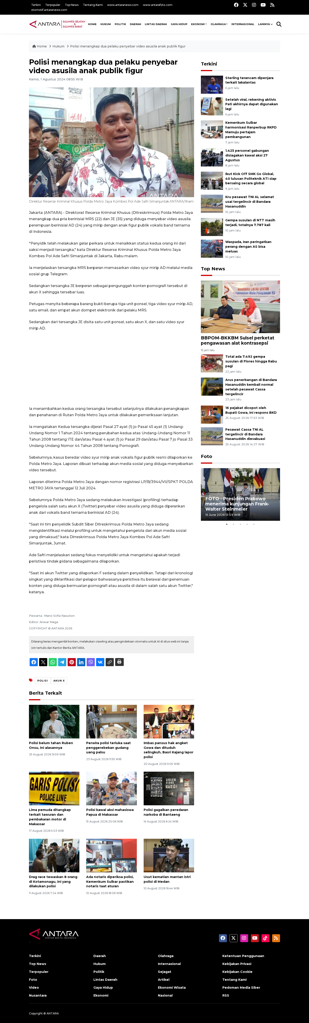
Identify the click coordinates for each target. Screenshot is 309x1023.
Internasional (242, 24)
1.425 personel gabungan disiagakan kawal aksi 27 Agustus (247, 155)
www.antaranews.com (122, 5)
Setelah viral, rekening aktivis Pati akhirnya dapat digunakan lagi (251, 104)
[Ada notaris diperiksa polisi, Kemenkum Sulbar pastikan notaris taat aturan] (111, 855)
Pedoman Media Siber (241, 988)
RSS (225, 995)
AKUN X (59, 680)
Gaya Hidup (179, 24)
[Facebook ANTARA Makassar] (236, 5)
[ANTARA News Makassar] (57, 24)
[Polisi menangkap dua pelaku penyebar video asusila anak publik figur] (240, 306)
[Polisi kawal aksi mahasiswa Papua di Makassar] (111, 788)
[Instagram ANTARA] (254, 5)
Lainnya (264, 24)
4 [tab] (247, 524)
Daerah (135, 24)
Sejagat (164, 972)
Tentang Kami (93, 5)
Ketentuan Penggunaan (243, 956)
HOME (92, 24)
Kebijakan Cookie (237, 972)
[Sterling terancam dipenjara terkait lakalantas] (212, 84)
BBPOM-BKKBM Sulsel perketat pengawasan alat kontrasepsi (237, 340)
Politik (120, 24)
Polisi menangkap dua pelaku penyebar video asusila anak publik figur (127, 46)
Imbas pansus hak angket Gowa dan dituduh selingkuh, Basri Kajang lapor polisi (168, 750)
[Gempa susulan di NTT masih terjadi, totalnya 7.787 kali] (212, 227)
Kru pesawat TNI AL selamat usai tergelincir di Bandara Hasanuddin (249, 201)
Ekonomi (198, 24)
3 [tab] (240, 524)
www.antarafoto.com (157, 5)
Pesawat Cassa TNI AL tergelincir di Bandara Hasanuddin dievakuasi (245, 434)
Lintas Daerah (156, 24)
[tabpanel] (240, 494)
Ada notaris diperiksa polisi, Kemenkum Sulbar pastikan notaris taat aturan (110, 881)
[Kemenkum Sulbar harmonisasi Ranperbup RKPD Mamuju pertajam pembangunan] (212, 129)
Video (34, 988)
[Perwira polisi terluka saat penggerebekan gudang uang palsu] (111, 721)
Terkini (36, 5)
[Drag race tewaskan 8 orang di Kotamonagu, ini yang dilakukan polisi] (54, 855)
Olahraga (218, 24)
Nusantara (38, 995)
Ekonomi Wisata (172, 988)
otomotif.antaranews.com (49, 10)
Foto (206, 456)
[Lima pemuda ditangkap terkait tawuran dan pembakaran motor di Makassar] (54, 788)
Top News (71, 5)
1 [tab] (227, 524)
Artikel (163, 980)
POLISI (42, 680)
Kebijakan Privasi (236, 964)
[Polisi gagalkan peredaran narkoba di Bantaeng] (169, 788)
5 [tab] (254, 524)
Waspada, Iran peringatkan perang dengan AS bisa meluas (248, 246)
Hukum (105, 24)
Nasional (165, 995)
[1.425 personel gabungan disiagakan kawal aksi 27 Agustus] (212, 157)
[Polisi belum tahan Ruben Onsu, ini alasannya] (54, 721)
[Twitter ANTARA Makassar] (245, 5)
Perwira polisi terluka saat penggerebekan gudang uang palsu (108, 747)
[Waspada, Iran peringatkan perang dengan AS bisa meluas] (212, 248)
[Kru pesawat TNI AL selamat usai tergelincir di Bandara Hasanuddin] (212, 203)
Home (42, 46)
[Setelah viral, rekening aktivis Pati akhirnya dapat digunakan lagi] (212, 106)
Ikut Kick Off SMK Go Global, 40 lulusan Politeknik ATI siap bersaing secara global (250, 178)
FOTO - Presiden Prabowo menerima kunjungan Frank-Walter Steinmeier (237, 504)
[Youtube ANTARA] (263, 5)
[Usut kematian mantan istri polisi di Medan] (169, 855)
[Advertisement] (111, 368)
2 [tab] (233, 524)
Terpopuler (52, 5)
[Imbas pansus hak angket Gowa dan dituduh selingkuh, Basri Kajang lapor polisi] (169, 721)
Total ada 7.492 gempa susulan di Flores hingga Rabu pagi (251, 361)
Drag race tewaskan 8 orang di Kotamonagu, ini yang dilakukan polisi (53, 881)
